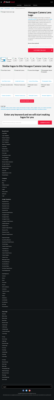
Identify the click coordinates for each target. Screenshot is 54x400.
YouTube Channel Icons (7, 268)
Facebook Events (5, 208)
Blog (3, 182)
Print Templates (5, 142)
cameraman (3, 109)
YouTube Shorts (5, 263)
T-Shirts (3, 293)
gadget (35, 107)
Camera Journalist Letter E (8, 95)
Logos (12, 8)
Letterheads (4, 299)
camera (18, 107)
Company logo (5, 329)
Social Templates (5, 139)
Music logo (4, 364)
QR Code (4, 304)
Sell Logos (4, 193)
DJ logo (3, 336)
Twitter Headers (5, 255)
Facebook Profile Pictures (7, 212)
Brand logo (4, 320)
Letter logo (4, 356)
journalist (49, 107)
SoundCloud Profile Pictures (8, 242)
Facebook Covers (5, 205)
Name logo (4, 366)
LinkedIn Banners (5, 223)
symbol (34, 19)
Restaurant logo (5, 372)
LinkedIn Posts (5, 225)
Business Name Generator (7, 161)
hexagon (28, 107)
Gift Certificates (5, 286)
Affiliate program (5, 185)
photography (23, 107)
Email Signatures (5, 273)
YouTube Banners (5, 261)
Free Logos (4, 153)
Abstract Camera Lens (20, 95)
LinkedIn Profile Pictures (7, 227)
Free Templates (5, 157)
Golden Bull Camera (19, 81)
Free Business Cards (6, 155)
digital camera (19, 109)
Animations (4, 297)
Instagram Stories (5, 219)
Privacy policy (5, 191)
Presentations (5, 306)
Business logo (5, 322)
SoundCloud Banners (6, 239)
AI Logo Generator (6, 164)
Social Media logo (5, 377)
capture (45, 107)
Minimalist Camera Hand (34, 95)
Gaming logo (4, 352)
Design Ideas (5, 148)
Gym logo (4, 354)
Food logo (4, 349)
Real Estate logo (5, 370)
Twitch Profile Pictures (7, 252)
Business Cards (27, 5)
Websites (35, 5)
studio (14, 107)
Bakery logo (4, 316)
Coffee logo (4, 326)
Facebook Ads (5, 210)
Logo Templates (5, 135)
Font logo (4, 347)
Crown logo (4, 333)
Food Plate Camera (6, 81)
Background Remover (6, 166)
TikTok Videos (5, 244)
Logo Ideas (4, 146)
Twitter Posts (5, 257)
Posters (3, 284)
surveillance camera (42, 109)
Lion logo (4, 359)
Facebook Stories (5, 203)
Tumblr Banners (5, 248)
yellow (32, 107)
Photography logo (5, 368)
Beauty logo (4, 318)
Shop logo (4, 375)
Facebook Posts (5, 201)
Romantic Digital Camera (47, 95)
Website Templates (6, 144)
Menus (3, 278)
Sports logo (4, 379)
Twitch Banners (5, 250)
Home (2, 8)
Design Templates (6, 137)
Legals (3, 189)
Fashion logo (4, 345)
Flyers (3, 280)
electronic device (27, 109)
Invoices (4, 275)
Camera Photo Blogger (34, 81)
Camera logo (4, 324)
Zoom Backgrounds (6, 270)
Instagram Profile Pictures (7, 221)
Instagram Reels (5, 216)
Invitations (4, 289)
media (50, 19)
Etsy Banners (5, 302)
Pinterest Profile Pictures (7, 234)
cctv (42, 107)
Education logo (5, 343)
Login (3, 195)
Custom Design (5, 159)
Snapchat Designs (6, 237)
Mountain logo (5, 361)
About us (4, 180)
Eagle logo (4, 341)
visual (39, 107)
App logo (4, 313)
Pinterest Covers (5, 232)
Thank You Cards (5, 291)
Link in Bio (4, 170)
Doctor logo (4, 338)
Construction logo (6, 331)
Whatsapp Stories (6, 259)
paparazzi (8, 109)
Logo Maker (19, 5)
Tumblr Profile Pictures (7, 246)
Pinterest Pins (5, 230)
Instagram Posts (5, 214)
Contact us (4, 187)
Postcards (4, 282)
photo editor (34, 109)
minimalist (30, 19)
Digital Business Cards (6, 172)
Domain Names (5, 175)
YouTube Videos (5, 266)
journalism (13, 109)
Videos (3, 295)
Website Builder (5, 168)
